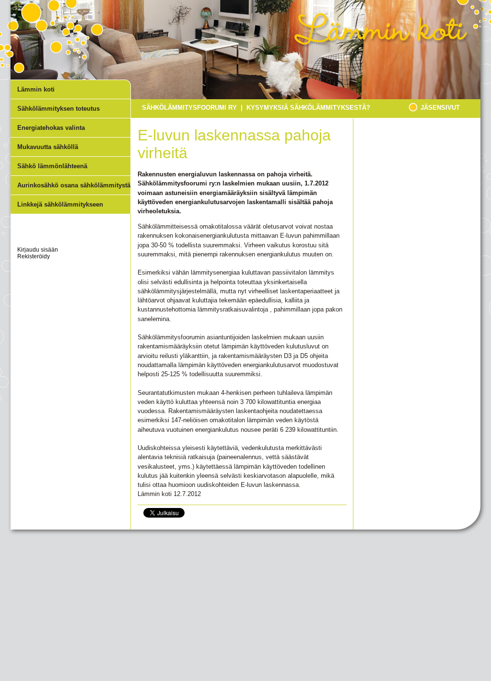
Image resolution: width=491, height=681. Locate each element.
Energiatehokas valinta (51, 127)
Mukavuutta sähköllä (47, 146)
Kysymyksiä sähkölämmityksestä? (308, 107)
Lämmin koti (36, 89)
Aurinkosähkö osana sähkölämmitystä (73, 185)
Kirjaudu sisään (37, 249)
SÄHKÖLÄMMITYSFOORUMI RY (189, 107)
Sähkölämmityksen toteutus (58, 108)
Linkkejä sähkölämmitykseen (60, 204)
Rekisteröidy (33, 256)
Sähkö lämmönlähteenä (52, 166)
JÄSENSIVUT (440, 107)
